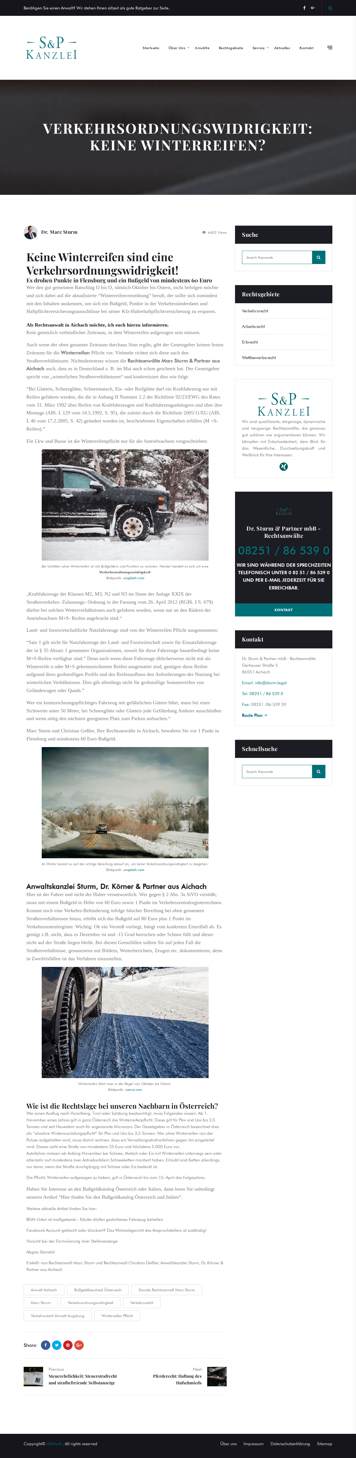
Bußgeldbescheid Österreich (98, 1290)
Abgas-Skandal (40, 1252)
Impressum (254, 1443)
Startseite (151, 48)
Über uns (228, 1443)
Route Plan (253, 715)
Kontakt (306, 48)
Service (259, 48)
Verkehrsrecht (141, 1302)
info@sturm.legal (271, 682)
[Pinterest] (68, 1345)
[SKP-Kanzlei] (51, 48)
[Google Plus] (79, 1345)
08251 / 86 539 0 (284, 550)
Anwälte (202, 48)
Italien (154, 1189)
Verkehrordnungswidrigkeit (90, 1302)
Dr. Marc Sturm (59, 232)
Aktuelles (282, 48)
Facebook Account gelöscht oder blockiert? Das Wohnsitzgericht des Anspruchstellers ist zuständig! (116, 1230)
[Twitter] (56, 1345)
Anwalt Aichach (44, 1290)
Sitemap (324, 1443)
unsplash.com (133, 578)
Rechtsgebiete (231, 48)
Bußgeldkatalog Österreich (110, 1189)
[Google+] (312, 8)
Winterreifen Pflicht (117, 1315)
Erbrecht (250, 342)
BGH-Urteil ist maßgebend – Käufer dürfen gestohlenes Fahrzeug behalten (94, 1219)
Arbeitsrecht (253, 326)
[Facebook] (304, 8)
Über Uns (177, 48)
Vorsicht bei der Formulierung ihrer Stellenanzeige (72, 1241)
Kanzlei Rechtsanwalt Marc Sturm (167, 1290)
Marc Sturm (41, 1302)
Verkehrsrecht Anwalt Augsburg (57, 1315)
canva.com (133, 1089)
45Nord (54, 1443)
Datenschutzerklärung (290, 1443)
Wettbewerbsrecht (259, 357)
